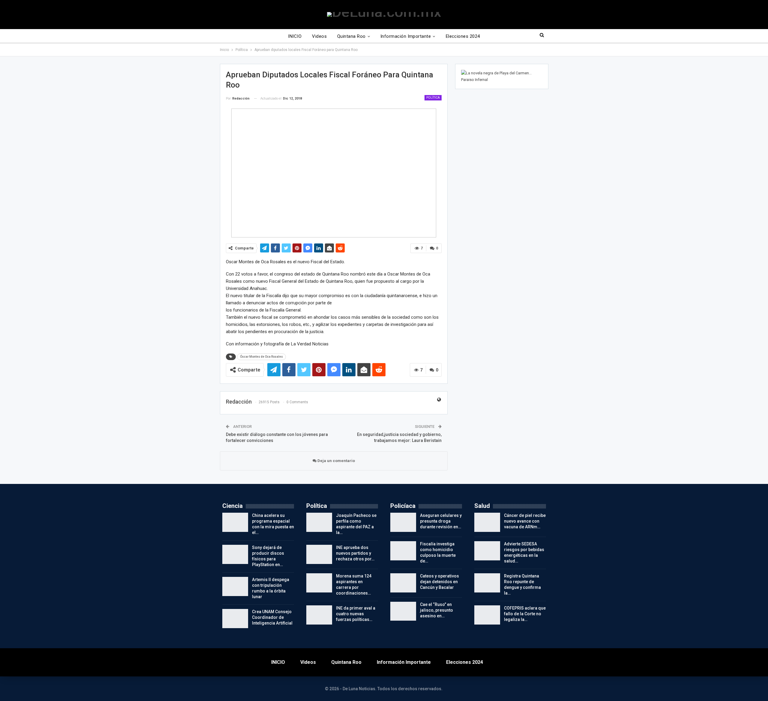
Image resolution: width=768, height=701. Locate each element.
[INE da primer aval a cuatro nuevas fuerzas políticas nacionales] (319, 615)
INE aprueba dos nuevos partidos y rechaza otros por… (355, 553)
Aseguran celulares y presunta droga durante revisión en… (441, 521)
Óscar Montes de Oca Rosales (261, 356)
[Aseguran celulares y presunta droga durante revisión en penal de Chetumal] (403, 522)
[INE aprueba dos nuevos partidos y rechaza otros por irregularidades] (319, 554)
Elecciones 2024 (463, 36)
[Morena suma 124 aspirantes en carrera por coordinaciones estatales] (319, 582)
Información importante (405, 36)
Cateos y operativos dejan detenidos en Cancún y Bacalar (439, 582)
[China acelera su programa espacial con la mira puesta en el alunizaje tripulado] (235, 522)
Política (433, 97)
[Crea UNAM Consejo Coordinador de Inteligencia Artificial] (235, 618)
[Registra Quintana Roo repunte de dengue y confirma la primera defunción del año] (487, 582)
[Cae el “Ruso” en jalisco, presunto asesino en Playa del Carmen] (403, 611)
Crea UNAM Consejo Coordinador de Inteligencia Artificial (272, 617)
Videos (319, 36)
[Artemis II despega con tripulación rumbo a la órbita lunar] (235, 586)
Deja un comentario (335, 460)
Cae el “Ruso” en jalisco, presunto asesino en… (436, 610)
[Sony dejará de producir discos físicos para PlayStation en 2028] (235, 554)
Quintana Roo (351, 36)
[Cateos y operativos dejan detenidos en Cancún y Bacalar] (403, 582)
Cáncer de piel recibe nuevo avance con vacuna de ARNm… (525, 521)
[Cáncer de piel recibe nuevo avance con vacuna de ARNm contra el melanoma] (487, 522)
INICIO (295, 36)
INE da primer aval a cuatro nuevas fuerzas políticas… (355, 614)
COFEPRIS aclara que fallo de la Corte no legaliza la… (525, 614)
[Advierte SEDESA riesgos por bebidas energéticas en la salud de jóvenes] (487, 550)
